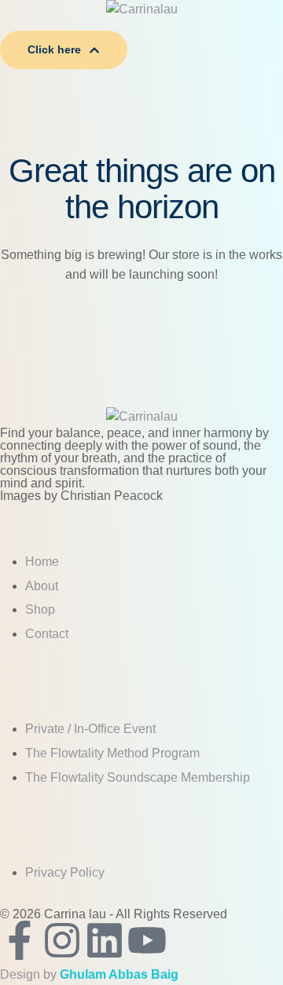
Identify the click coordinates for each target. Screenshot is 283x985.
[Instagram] (62, 940)
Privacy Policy (65, 872)
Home (42, 561)
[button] (141, 25)
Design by (89, 974)
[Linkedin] (104, 940)
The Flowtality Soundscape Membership (137, 777)
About (41, 586)
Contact (46, 633)
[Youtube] (147, 940)
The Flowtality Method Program (112, 753)
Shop (40, 609)
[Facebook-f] (19, 940)
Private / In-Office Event (90, 728)
